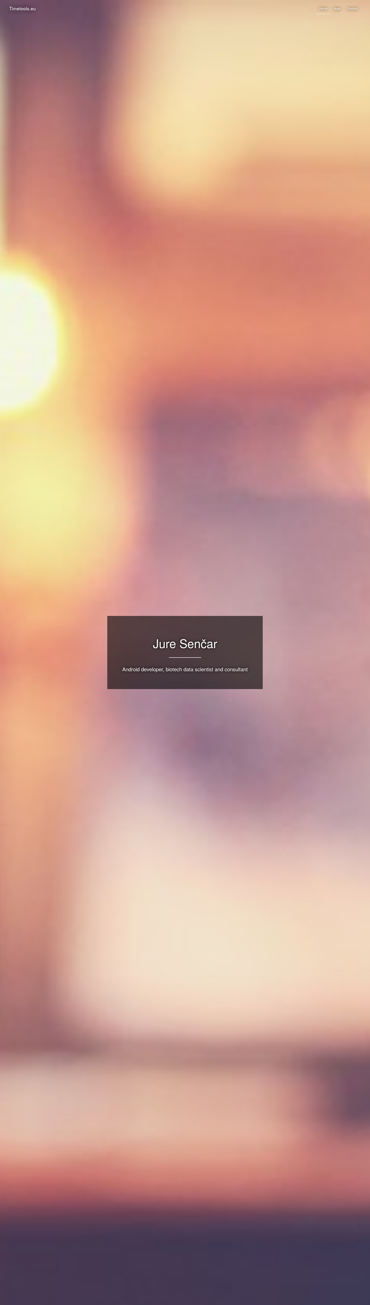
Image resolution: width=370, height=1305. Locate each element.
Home (323, 8)
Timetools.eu (22, 8)
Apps (337, 8)
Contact (352, 8)
